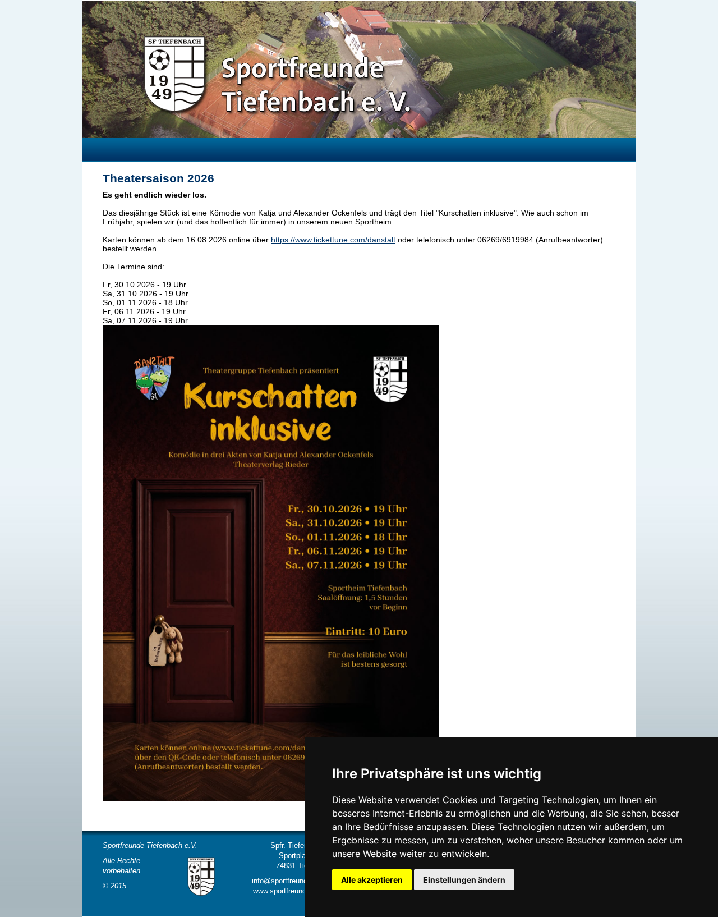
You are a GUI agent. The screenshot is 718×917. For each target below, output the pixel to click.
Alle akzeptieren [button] (372, 879)
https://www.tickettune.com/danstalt (333, 239)
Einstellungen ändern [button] (464, 879)
